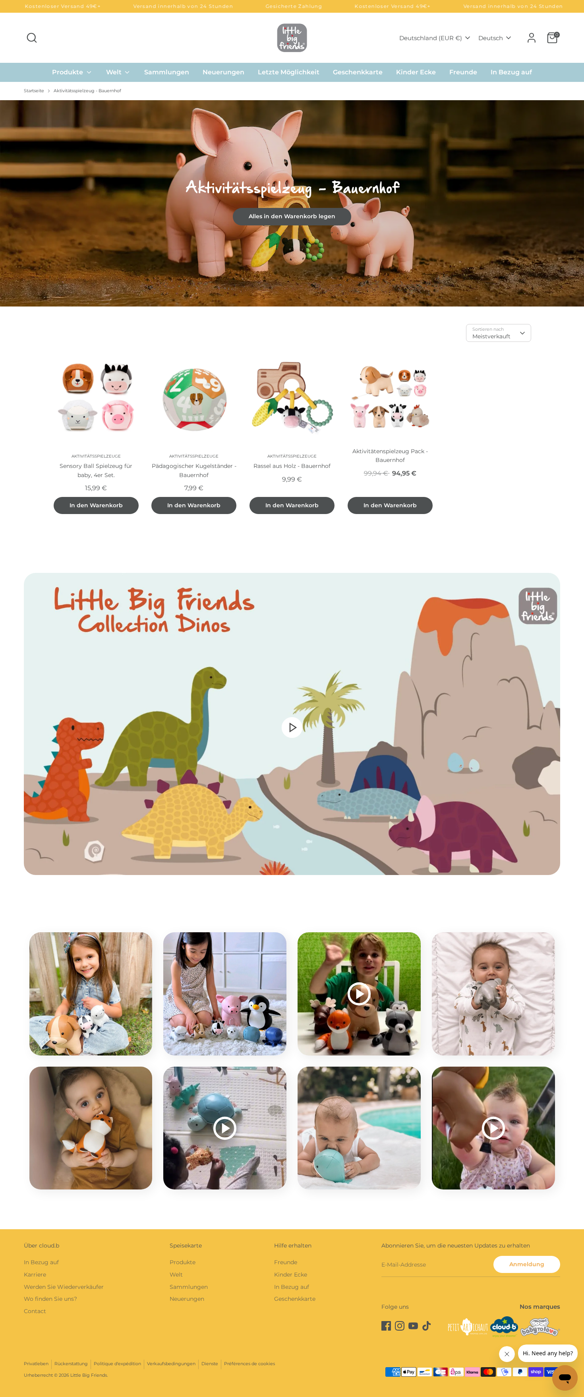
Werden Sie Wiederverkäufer (64, 1286)
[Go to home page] (292, 37)
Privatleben (36, 1363)
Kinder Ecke (416, 72)
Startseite (34, 90)
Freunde (463, 72)
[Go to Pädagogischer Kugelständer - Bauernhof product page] (194, 397)
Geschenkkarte (358, 72)
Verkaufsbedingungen (171, 1363)
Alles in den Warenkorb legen (292, 216)
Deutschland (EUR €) (430, 38)
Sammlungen (166, 72)
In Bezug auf (511, 72)
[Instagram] (399, 1326)
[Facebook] (386, 1326)
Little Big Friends (88, 1375)
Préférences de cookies (249, 1363)
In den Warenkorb (96, 505)
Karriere (35, 1274)
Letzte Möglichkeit (288, 72)
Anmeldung (526, 1264)
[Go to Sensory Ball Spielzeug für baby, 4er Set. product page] (96, 397)
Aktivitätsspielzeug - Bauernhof (87, 90)
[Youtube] (413, 1326)
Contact (35, 1311)
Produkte (68, 72)
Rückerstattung (71, 1363)
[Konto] (532, 38)
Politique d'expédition (117, 1363)
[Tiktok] (426, 1326)
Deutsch (490, 38)
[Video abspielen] (292, 727)
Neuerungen (223, 72)
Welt (114, 72)
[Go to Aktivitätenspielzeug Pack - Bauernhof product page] (390, 397)
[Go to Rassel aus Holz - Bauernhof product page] (292, 397)
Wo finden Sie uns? (50, 1298)
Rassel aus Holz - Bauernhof (292, 466)
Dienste (209, 1363)
